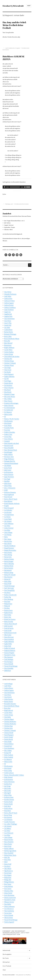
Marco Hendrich (8, 842)
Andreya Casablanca (10, 307)
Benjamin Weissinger (10, 334)
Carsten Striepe (8, 354)
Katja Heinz (7, 811)
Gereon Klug (7, 437)
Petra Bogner (8, 875)
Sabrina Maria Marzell (10, 624)
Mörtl (6, 862)
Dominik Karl (8, 746)
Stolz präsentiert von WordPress (23, 975)
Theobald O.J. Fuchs (9, 655)
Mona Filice (7, 860)
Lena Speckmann (9, 515)
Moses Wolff (7, 584)
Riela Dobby (7, 615)
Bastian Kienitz (8, 332)
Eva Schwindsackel (9, 408)
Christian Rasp (8, 726)
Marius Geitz (8, 557)
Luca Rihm (7, 530)
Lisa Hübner (7, 828)
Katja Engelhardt (9, 495)
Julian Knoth (7, 483)
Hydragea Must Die (9, 461)
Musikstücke (11, 48)
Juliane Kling (7, 486)
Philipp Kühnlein (9, 882)
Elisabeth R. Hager (9, 394)
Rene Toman (7, 884)
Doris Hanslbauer (9, 748)
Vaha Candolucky (9, 911)
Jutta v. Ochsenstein (9, 488)
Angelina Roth (8, 316)
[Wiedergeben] (4, 187)
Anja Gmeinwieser (9, 319)
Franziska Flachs (9, 428)
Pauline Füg (7, 597)
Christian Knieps (9, 361)
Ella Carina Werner (9, 397)
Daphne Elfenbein (9, 377)
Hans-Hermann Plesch (10, 450)
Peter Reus (7, 601)
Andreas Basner (8, 688)
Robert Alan (7, 617)
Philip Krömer (8, 604)
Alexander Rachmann (10, 294)
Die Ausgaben (7, 954)
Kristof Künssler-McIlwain (12, 503)
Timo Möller (7, 904)
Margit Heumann (9, 548)
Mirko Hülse (7, 581)
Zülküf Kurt (7, 671)
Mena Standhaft (8, 853)
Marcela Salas (8, 541)
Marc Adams (7, 539)
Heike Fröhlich (8, 454)
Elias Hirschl (7, 392)
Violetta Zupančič (9, 922)
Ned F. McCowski (9, 588)
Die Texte (6, 958)
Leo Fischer (7, 517)
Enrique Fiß (7, 753)
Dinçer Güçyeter (9, 388)
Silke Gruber (7, 635)
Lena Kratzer (8, 512)
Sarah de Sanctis (8, 628)
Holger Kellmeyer (9, 459)
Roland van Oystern (9, 619)
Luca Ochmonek (8, 833)
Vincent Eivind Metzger (11, 666)
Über (4, 970)
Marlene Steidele (9, 559)
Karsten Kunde (8, 802)
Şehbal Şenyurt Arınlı (10, 633)
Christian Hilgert (9, 719)
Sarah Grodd (7, 630)
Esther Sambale (8, 755)
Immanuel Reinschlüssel (11, 463)
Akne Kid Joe (7, 292)
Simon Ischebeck (9, 639)
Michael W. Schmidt (9, 575)
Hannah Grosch (8, 446)
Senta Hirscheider (9, 895)
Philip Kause (7, 877)
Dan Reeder (7, 372)
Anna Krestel (8, 697)
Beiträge (7, 204)
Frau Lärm (7, 430)
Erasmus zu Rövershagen (11, 403)
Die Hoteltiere (8, 385)
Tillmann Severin (9, 902)
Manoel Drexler (8, 840)
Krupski (6, 506)
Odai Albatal (7, 869)
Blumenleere (7, 345)
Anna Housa (7, 321)
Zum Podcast (7, 966)
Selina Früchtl (8, 893)
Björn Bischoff (8, 343)
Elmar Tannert (8, 401)
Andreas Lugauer (9, 303)
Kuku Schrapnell (9, 508)
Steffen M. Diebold (9, 648)
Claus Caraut (7, 370)
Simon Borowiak (9, 637)
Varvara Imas (8, 913)
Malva (6, 537)
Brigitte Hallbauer (9, 348)
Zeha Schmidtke (8, 668)
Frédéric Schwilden (9, 432)
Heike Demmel (8, 777)
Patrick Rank (7, 873)
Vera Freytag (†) (8, 662)
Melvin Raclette (8, 568)
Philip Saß (7, 606)
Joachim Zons (8, 784)
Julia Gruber (7, 788)
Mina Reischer (8, 577)
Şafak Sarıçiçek (8, 626)
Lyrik (6, 48)
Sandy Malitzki (8, 886)
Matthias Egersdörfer (10, 851)
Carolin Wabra (8, 350)
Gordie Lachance (9, 773)
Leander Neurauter (9, 822)
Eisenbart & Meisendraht (13, 6)
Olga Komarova (8, 871)
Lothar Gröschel (8, 528)
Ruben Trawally (8, 622)
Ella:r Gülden (8, 399)
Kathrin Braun (8, 808)
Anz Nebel (7, 327)
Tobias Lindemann (9, 906)
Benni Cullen (8, 336)
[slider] (28, 186)
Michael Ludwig (8, 573)
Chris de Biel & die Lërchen (11, 356)
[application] (17, 187)
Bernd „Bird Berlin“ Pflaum (11, 339)
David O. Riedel (8, 737)
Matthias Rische (8, 566)
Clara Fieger (7, 368)
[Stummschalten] (25, 187)
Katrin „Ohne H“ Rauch (10, 499)
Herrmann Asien (9, 457)
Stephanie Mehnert (9, 650)
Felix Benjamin (8, 421)
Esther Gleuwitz (8, 405)
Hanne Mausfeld (8, 448)
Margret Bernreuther (10, 550)
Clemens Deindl (8, 733)
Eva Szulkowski (8, 410)
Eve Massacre (8, 412)
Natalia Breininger (9, 586)
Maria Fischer (8, 552)
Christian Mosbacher (10, 722)
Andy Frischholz (9, 310)
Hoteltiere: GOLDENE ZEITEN (13, 58)
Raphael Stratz (8, 613)
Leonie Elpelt (8, 519)
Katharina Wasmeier (10, 492)
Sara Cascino (7, 889)
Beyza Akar (7, 708)
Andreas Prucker (9, 305)
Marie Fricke (7, 846)
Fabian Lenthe (8, 414)
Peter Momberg (8, 599)
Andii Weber (7, 296)
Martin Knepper (8, 561)
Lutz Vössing (7, 535)
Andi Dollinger (8, 684)
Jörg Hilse (7, 481)
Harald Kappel (8, 452)
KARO (6, 490)
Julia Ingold (7, 793)
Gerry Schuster (8, 439)
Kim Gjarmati (8, 817)
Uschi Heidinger (8, 659)
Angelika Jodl (8, 314)
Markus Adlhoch (9, 849)
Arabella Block (8, 330)
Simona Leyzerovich (10, 898)
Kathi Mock (7, 806)
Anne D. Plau (7, 323)
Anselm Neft (7, 325)
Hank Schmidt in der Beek (11, 443)
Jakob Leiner (7, 470)
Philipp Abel (7, 880)
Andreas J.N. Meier (9, 301)
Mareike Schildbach (9, 546)
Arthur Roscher (8, 699)
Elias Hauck (7, 390)
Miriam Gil (7, 579)
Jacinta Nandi (8, 468)
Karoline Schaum (9, 800)
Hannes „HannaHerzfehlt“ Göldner (14, 775)
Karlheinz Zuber (9, 797)
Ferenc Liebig (8, 771)
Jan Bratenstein (8, 472)
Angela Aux (7, 312)
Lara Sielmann (8, 820)
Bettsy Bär (7, 341)
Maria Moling (8, 555)
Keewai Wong (8, 815)
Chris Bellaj (7, 717)
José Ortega (7, 786)
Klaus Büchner (8, 501)
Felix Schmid (7, 423)
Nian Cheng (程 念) (9, 590)
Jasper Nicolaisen (9, 477)
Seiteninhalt (6, 950)
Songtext (17, 48)
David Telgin (7, 381)
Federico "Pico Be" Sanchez (11, 419)
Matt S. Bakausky (9, 564)
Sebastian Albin (8, 891)
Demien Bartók (8, 383)
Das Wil (6, 379)
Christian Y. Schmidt (10, 363)
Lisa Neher (7, 526)
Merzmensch (8, 570)
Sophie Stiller (8, 644)
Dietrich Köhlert (9, 744)
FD (5, 417)
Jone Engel (7, 479)
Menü (29, 6)
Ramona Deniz (8, 610)
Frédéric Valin (8, 434)
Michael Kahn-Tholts (10, 855)
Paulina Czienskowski (10, 595)
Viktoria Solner (8, 918)
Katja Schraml (8, 497)
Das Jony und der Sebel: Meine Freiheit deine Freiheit (14, 25)
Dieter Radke (8, 742)
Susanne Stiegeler (9, 653)
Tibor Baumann (8, 657)
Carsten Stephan (9, 352)
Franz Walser (8, 426)
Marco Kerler (8, 544)
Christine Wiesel (9, 365)
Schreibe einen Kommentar (21, 204)
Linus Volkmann (8, 524)
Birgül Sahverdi (8, 710)
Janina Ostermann (9, 782)
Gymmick (7, 441)
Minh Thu (7, 857)
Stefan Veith (7, 646)
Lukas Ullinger (8, 532)
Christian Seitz (8, 728)
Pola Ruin (7, 608)
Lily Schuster (8, 521)
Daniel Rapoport (9, 374)
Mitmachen (6, 962)
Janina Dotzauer (8, 475)
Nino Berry (7, 593)
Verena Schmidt (8, 664)
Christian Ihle (8, 359)
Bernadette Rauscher (10, 704)
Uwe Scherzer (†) (9, 909)
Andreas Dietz (8, 299)
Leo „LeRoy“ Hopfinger (10, 824)
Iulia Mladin (7, 466)
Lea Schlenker (8, 510)
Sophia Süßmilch (9, 642)
